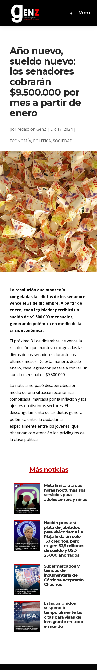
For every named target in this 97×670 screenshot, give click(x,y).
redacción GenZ (31, 129)
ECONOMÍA (20, 141)
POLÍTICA (42, 141)
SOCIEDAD (63, 141)
